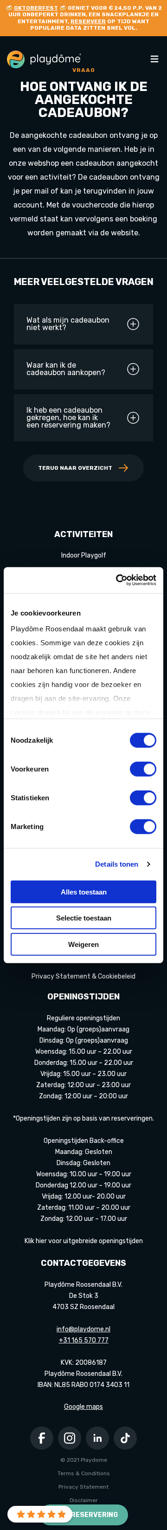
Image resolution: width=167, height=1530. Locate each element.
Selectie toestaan (83, 918)
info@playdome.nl (83, 1329)
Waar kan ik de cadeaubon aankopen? (65, 369)
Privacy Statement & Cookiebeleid (83, 976)
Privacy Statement (83, 1487)
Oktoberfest (36, 8)
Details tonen (116, 864)
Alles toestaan (84, 891)
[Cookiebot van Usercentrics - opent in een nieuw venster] (117, 580)
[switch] (143, 768)
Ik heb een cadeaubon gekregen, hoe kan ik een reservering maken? (68, 418)
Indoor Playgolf (83, 555)
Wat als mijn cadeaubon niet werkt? (67, 324)
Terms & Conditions (84, 1473)
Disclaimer (84, 1500)
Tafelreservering (84, 1515)
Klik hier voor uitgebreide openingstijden (84, 1241)
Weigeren (83, 944)
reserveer (88, 21)
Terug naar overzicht (75, 468)
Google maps (83, 1407)
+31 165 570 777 (84, 1340)
